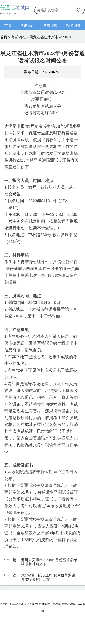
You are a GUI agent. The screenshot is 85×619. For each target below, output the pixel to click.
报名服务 (73, 25)
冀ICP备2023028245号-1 (64, 604)
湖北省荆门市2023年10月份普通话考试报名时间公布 (48, 577)
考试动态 (27, 25)
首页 (8, 25)
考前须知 (50, 25)
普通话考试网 (16, 604)
